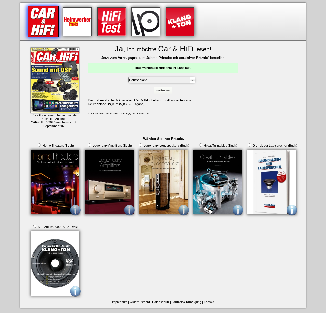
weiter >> (163, 90)
